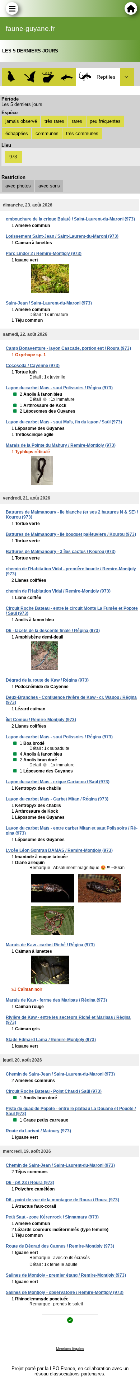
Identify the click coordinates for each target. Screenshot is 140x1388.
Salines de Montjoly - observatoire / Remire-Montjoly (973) (64, 1292)
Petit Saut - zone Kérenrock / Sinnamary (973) (52, 1217)
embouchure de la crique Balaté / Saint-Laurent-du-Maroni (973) (70, 219)
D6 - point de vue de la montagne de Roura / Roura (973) (62, 1199)
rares (77, 121)
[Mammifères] (48, 77)
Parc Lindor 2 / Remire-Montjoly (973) (43, 253)
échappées (16, 133)
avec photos (18, 186)
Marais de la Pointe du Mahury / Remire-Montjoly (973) (61, 445)
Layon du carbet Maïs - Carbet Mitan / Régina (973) (57, 799)
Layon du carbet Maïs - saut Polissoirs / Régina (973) (59, 387)
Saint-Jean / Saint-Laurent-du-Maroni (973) (49, 303)
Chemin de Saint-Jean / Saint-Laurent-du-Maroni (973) (60, 1074)
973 (13, 156)
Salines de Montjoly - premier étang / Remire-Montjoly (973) (66, 1275)
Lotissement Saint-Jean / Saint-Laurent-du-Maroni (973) (62, 236)
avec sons (49, 186)
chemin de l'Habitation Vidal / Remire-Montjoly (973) (58, 591)
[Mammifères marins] (66, 77)
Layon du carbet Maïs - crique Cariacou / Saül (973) (57, 781)
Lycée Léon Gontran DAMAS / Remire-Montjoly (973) (59, 850)
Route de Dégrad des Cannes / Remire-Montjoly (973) (60, 1246)
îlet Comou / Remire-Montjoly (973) (41, 719)
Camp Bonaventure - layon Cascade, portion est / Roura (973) (68, 348)
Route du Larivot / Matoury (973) (38, 1130)
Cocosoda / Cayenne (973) (33, 365)
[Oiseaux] (11, 77)
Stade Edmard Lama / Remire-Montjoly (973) (51, 1039)
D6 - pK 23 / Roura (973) (30, 1182)
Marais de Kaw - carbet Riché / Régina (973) (50, 944)
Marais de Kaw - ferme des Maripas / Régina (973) (56, 1000)
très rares (54, 121)
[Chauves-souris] (30, 77)
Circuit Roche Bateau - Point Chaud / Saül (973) (54, 1091)
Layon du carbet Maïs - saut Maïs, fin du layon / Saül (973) (64, 421)
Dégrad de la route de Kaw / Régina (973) (47, 680)
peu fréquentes (105, 121)
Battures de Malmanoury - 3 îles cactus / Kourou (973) (61, 551)
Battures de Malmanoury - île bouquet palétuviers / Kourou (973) (71, 534)
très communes (82, 133)
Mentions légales (70, 1349)
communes (47, 133)
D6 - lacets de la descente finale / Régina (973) (53, 630)
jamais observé (21, 121)
